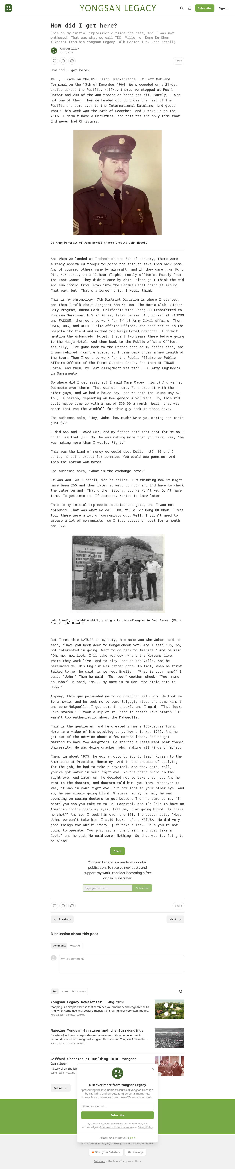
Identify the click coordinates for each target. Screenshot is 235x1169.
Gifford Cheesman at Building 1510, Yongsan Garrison (93, 1061)
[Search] (181, 8)
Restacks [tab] (75, 945)
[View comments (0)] (63, 61)
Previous (65, 919)
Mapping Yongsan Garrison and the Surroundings (97, 1030)
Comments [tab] (59, 945)
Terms (127, 1143)
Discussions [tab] (79, 991)
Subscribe (205, 8)
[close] (153, 1069)
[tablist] (66, 945)
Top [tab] (55, 991)
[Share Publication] (190, 8)
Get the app (135, 1152)
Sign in (223, 8)
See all (58, 1088)
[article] (117, 1010)
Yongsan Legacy (69, 49)
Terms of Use (135, 1123)
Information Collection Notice (116, 1127)
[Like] (54, 61)
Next (172, 919)
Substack (99, 1161)
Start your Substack (107, 1152)
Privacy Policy (145, 1127)
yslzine (70, 1073)
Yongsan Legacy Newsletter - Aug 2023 (87, 1002)
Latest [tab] (64, 991)
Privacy (117, 1143)
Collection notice (143, 1143)
